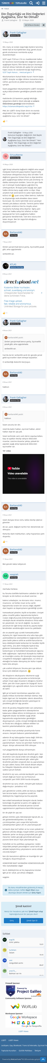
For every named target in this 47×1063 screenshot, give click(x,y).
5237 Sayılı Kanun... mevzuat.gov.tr (17, 72)
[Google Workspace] (23, 1021)
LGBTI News (23, 1031)
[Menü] (43, 3)
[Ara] (31, 3)
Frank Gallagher (11, 20)
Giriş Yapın (36, 892)
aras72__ (12, 971)
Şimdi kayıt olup (36, 911)
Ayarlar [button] (40, 940)
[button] (5, 939)
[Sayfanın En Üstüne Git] (43, 1059)
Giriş (12, 920)
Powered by (14, 1059)
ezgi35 (12, 939)
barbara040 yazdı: (15, 337)
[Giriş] (37, 3)
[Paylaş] (43, 25)
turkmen (12, 950)
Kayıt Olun (30, 890)
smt (10, 960)
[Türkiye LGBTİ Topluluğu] (14, 3)
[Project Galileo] (23, 990)
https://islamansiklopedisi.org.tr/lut (17, 106)
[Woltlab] (23, 1006)
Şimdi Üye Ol (32, 920)
